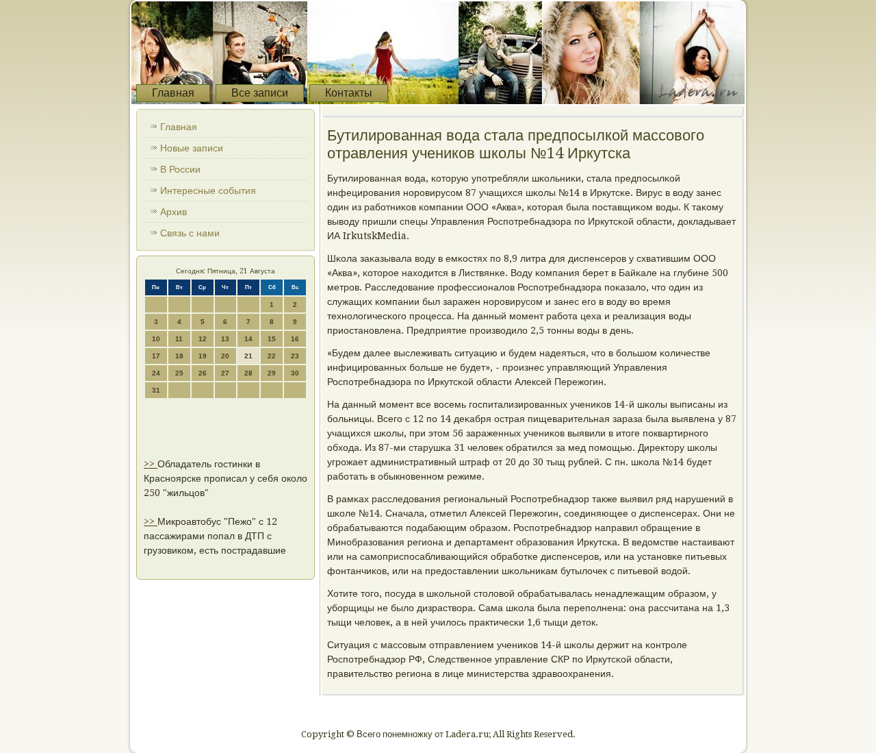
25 (179, 373)
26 (202, 373)
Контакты (348, 93)
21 (248, 356)
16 (295, 339)
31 (156, 390)
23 (295, 356)
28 (248, 373)
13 (225, 339)
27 (225, 373)
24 (156, 373)
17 (156, 356)
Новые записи (191, 148)
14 (248, 339)
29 (272, 373)
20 (225, 356)
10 (156, 339)
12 (202, 339)
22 (272, 356)
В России (180, 169)
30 (295, 373)
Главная (173, 93)
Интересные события (208, 190)
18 (179, 356)
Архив (173, 211)
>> (150, 463)
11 (179, 339)
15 (272, 339)
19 (202, 356)
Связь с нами (190, 232)
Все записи (259, 93)
